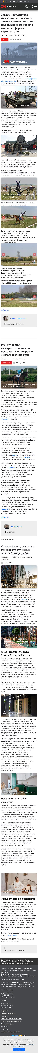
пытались (12, 467)
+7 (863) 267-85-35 (7, 1003)
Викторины (15, 961)
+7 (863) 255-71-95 (7, 993)
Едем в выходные (7, 960)
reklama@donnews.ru (8, 997)
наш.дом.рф (12, 935)
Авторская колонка (27, 961)
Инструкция (19, 960)
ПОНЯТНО (19, 1049)
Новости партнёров (7, 963)
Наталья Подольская (18, 318)
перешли (4, 419)
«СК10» (24, 599)
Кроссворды (5, 961)
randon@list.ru (6, 1007)
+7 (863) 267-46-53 (7, 1005)
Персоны (28, 960)
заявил (14, 455)
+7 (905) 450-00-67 (7, 995)
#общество (5, 310)
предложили (5, 509)
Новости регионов (22, 963)
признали (26, 457)
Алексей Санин (16, 526)
